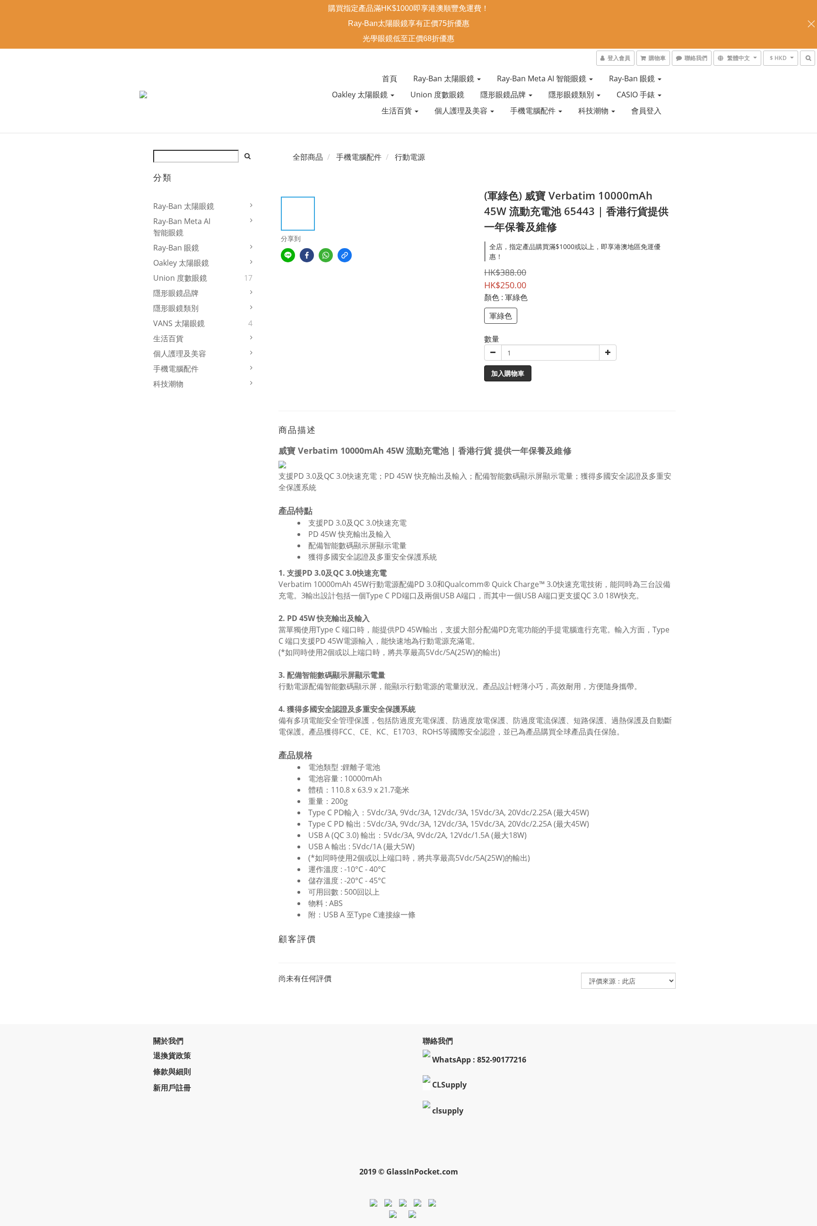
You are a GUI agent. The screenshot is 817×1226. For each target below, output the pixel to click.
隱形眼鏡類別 (572, 94)
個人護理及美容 (462, 110)
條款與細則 (172, 1071)
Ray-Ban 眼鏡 (633, 78)
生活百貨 (398, 110)
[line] (288, 255)
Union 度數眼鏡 (437, 94)
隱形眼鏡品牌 (504, 94)
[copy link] (345, 255)
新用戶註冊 (172, 1087)
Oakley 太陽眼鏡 (361, 94)
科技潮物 (594, 110)
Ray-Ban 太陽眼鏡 (444, 78)
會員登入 (646, 110)
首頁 (389, 78)
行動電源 (410, 157)
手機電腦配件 (533, 110)
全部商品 (308, 157)
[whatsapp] (326, 255)
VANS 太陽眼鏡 (179, 323)
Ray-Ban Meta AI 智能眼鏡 (542, 78)
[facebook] (307, 255)
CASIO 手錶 (637, 94)
